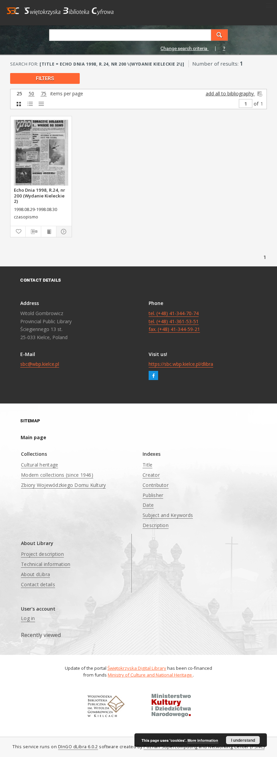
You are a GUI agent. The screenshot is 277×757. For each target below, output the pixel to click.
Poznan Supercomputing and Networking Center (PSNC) (204, 747)
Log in (28, 618)
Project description (42, 554)
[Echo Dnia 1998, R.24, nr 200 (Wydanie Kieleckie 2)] (41, 152)
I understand (243, 740)
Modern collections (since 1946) (57, 475)
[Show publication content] (48, 231)
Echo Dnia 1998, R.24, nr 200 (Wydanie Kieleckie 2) (39, 195)
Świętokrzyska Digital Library (136, 668)
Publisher (153, 495)
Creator (151, 475)
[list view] (41, 104)
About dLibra (35, 574)
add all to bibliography (230, 93)
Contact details (38, 584)
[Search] (219, 35)
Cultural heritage (39, 465)
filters (45, 78)
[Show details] (62, 231)
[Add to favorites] (17, 231)
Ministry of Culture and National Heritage (150, 675)
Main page (33, 437)
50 (31, 93)
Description (156, 525)
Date (148, 505)
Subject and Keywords (168, 515)
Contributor (156, 485)
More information (202, 740)
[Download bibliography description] (33, 231)
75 (43, 93)
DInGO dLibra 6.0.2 (78, 747)
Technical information (45, 564)
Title (147, 465)
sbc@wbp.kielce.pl (39, 364)
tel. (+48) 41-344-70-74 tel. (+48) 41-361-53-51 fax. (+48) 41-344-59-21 (174, 321)
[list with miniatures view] (30, 104)
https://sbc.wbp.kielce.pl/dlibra (181, 364)
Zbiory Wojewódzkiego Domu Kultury (63, 485)
